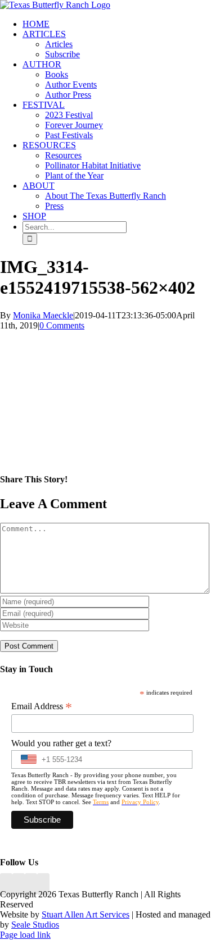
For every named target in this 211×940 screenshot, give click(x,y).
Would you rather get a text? (61, 743)
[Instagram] (31, 884)
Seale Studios (35, 924)
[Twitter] (43, 884)
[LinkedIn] (18, 884)
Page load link (25, 934)
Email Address (41, 706)
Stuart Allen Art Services (85, 914)
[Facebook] (6, 884)
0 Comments (61, 325)
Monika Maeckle (43, 315)
